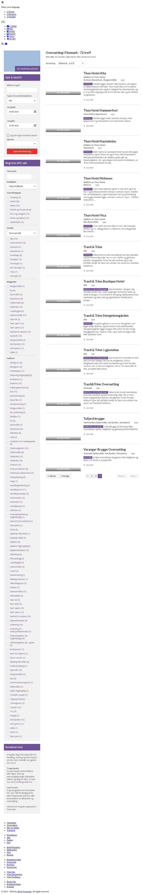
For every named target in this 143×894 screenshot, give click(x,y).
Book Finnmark (24, 891)
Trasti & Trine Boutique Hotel (104, 281)
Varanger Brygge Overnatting (105, 449)
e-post (13, 762)
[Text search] (34, 176)
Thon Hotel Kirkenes (98, 178)
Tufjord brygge (94, 418)
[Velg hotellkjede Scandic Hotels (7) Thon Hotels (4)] (22, 186)
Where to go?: (13, 85)
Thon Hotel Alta (95, 73)
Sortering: (51, 63)
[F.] (3, 21)
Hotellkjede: (11, 182)
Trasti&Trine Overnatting (101, 384)
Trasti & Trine (93, 247)
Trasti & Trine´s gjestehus (101, 350)
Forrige (65, 476)
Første (52, 476)
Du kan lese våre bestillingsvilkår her (21, 780)
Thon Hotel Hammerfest (101, 110)
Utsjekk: (11, 121)
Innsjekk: (11, 107)
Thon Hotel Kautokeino (100, 141)
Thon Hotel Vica (95, 215)
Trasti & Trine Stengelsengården (106, 315)
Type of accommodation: (19, 96)
